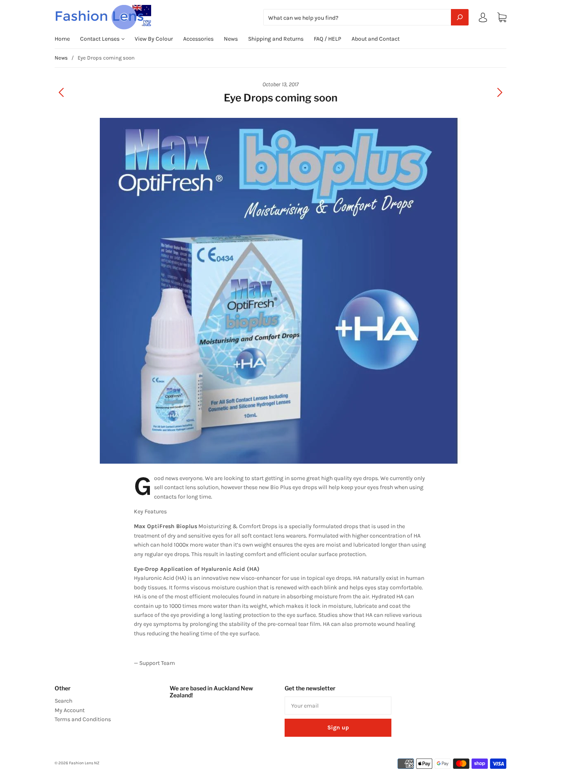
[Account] (483, 19)
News (231, 38)
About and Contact (376, 38)
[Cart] (501, 17)
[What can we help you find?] (366, 17)
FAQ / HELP (327, 38)
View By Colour (154, 38)
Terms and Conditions (83, 719)
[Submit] (460, 17)
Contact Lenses (100, 38)
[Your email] (338, 706)
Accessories (198, 38)
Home (62, 38)
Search (63, 700)
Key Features (150, 511)
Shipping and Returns (275, 38)
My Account (70, 710)
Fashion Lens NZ (84, 763)
